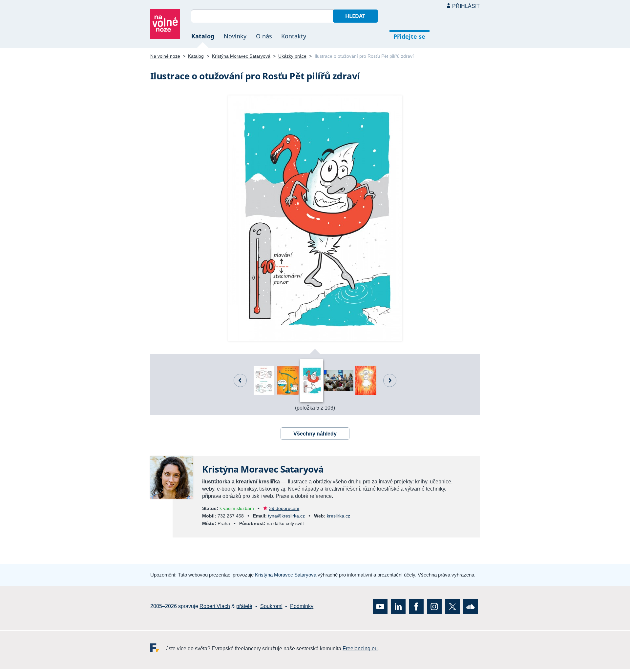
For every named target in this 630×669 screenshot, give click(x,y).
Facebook (416, 606)
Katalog (202, 36)
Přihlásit (466, 6)
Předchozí (240, 380)
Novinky (235, 36)
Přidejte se (409, 36)
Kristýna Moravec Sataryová (241, 56)
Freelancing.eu (158, 647)
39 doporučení (284, 508)
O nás (264, 36)
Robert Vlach (215, 606)
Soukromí (271, 606)
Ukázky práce (292, 56)
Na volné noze (165, 56)
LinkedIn (398, 606)
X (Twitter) (452, 606)
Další (389, 380)
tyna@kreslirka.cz (286, 515)
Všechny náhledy (315, 433)
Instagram (434, 606)
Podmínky (301, 606)
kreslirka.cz (338, 515)
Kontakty (293, 36)
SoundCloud (470, 606)
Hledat (355, 16)
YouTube (380, 606)
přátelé (244, 606)
